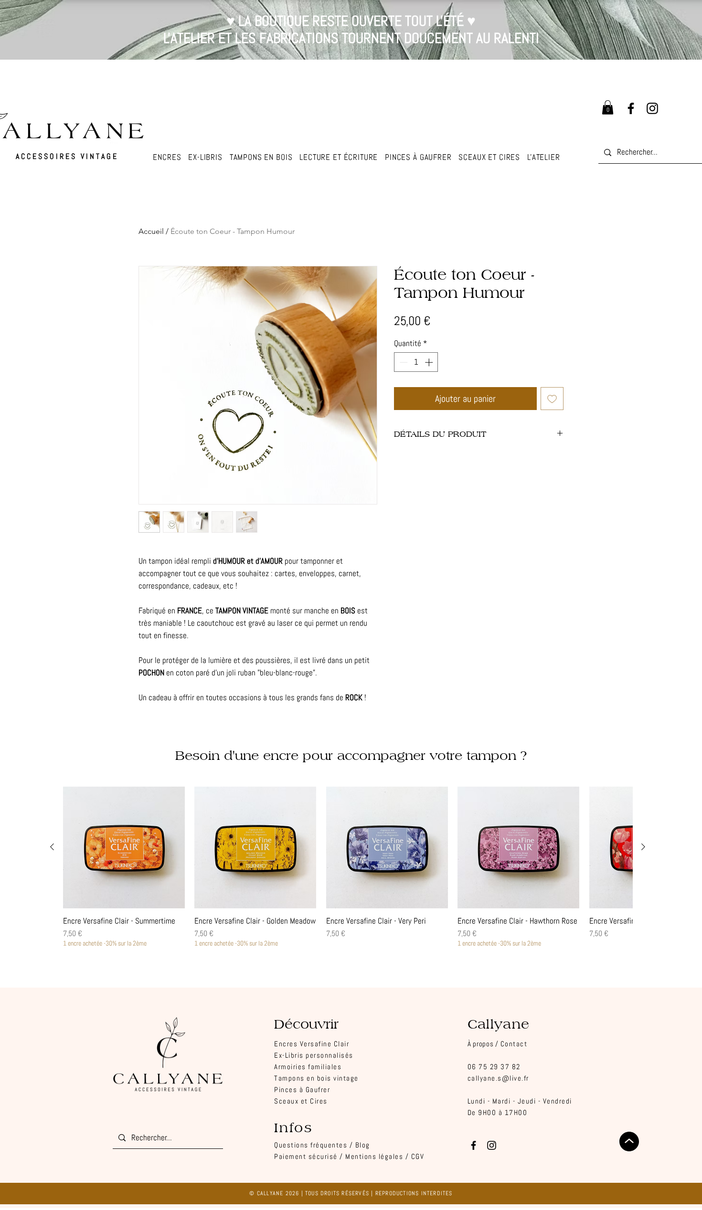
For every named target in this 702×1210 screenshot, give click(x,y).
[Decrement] (402, 362)
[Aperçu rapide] (124, 847)
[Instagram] (652, 108)
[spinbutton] (416, 362)
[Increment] (430, 362)
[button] (544, 157)
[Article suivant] (643, 846)
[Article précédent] (52, 846)
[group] (347, 867)
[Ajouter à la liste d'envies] (552, 398)
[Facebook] (630, 108)
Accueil (151, 231)
